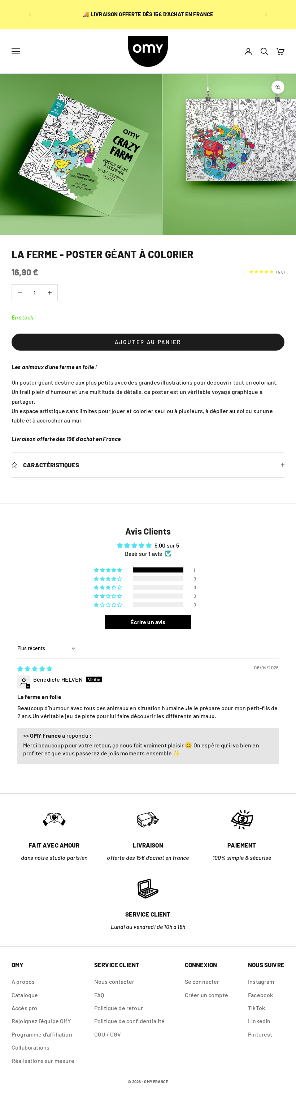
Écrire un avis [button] (147, 621)
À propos (23, 981)
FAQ (99, 994)
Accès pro (24, 1007)
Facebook (260, 994)
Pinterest (260, 1034)
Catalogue (25, 994)
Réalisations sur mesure (43, 1060)
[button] (108, 569)
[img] (34, 668)
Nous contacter (114, 981)
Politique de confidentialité (129, 1020)
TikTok (256, 1007)
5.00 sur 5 (166, 545)
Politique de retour (118, 1007)
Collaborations (30, 1047)
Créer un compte (206, 994)
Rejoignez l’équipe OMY (41, 1020)
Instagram (261, 981)
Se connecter (202, 981)
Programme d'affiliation (42, 1034)
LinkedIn (259, 1020)
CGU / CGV (107, 1034)
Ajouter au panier (148, 342)
